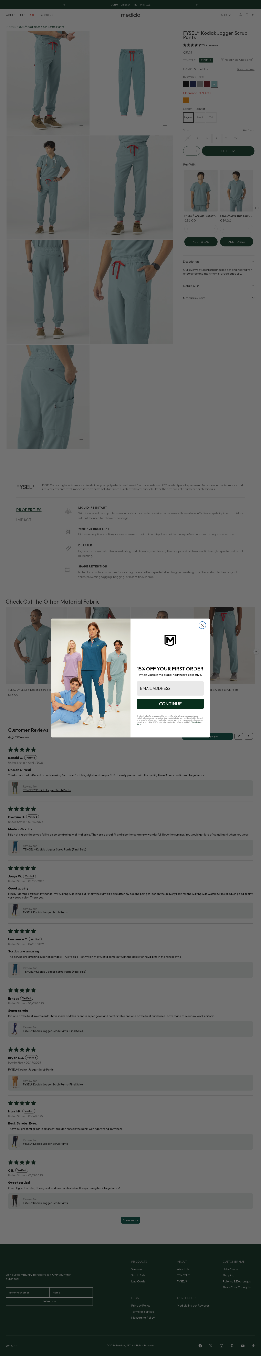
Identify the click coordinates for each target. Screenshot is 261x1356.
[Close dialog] (202, 625)
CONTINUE (170, 704)
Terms (139, 724)
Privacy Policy (195, 722)
